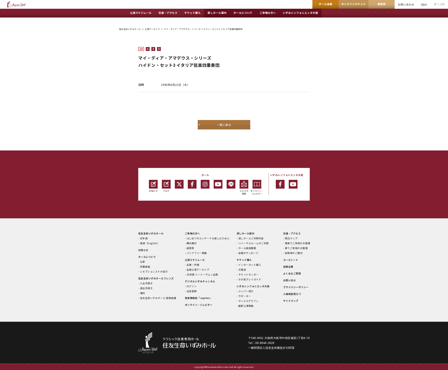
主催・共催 (193, 264)
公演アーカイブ (152, 28)
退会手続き (146, 288)
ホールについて (147, 257)
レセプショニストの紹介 (154, 271)
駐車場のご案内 (294, 253)
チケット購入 (244, 260)
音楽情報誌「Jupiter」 (198, 298)
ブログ (166, 190)
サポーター (244, 296)
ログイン (192, 286)
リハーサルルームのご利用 (253, 243)
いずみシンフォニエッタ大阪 (253, 286)
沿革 (142, 261)
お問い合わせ (406, 4)
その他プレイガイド (249, 279)
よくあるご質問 (292, 273)
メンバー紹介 (246, 291)
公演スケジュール (195, 260)
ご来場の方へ (192, 233)
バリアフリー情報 (197, 253)
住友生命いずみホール (130, 28)
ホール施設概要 (247, 248)
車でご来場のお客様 (296, 248)
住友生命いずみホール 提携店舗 (158, 298)
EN (442, 4)
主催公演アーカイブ (198, 269)
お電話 (242, 269)
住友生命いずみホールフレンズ (156, 278)
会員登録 (192, 291)
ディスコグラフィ (248, 301)
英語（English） (150, 243)
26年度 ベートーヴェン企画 (202, 274)
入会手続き (146, 283)
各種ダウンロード (248, 253)
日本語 (144, 238)
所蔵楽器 (145, 266)
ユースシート (290, 260)
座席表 (190, 248)
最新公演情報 (246, 306)
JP (435, 4)
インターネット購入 (249, 264)
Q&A (424, 4)
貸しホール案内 (245, 233)
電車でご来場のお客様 (297, 243)
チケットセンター (248, 274)
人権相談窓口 (290, 294)
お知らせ (153, 190)
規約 (142, 293)
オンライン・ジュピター (257, 192)
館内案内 (192, 243)
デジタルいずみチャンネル (200, 281)
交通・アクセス (292, 233)
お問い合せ (289, 280)
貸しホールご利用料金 (251, 238)
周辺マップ (291, 238)
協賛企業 (288, 266)
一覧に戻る (224, 125)
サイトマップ (290, 300)
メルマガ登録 (244, 192)
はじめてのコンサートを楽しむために (208, 238)
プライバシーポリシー (296, 287)
